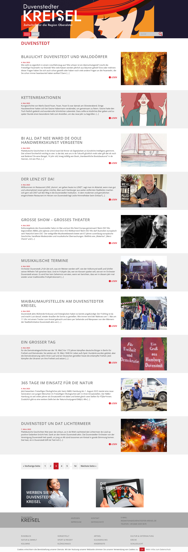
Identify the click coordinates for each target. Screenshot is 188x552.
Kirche (133, 540)
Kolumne (25, 543)
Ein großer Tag (38, 342)
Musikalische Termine (44, 260)
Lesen (114, 77)
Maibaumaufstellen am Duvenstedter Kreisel (62, 303)
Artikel (97, 536)
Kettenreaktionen (41, 97)
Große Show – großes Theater (55, 219)
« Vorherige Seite (31, 466)
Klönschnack (64, 543)
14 (75, 466)
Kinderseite (99, 543)
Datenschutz (97, 522)
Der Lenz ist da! (37, 179)
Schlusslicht (136, 543)
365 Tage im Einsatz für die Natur (57, 382)
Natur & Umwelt (29, 540)
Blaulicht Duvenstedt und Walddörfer (64, 56)
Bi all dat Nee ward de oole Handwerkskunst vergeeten (52, 140)
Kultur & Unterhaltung (142, 536)
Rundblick (26, 536)
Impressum (76, 522)
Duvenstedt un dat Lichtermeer (56, 423)
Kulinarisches (101, 540)
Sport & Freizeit (65, 540)
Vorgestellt (63, 536)
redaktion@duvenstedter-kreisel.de (138, 520)
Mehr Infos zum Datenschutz (158, 549)
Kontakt (95, 518)
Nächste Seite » (88, 466)
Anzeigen (75, 518)
